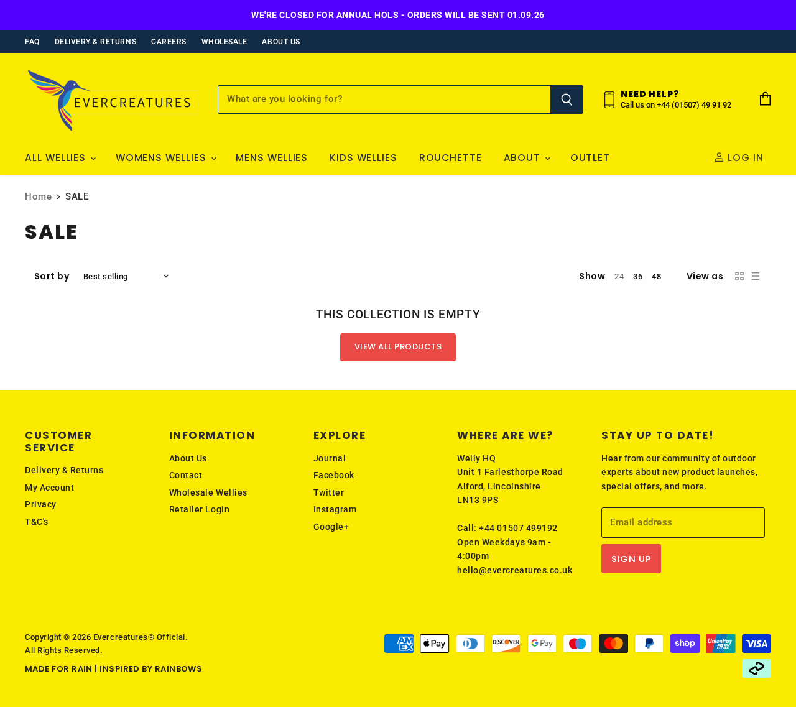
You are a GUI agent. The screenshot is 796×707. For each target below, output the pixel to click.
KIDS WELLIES (363, 157)
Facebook (333, 475)
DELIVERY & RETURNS (95, 41)
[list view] (755, 276)
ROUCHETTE (450, 157)
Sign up (631, 558)
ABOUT (524, 157)
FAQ (32, 41)
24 (619, 276)
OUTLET (590, 157)
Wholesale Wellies (208, 492)
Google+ (331, 527)
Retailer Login (199, 509)
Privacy (41, 504)
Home (38, 197)
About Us (188, 458)
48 (656, 276)
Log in (744, 157)
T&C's (37, 522)
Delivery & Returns (64, 470)
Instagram (335, 509)
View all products (398, 347)
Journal (329, 458)
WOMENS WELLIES (163, 157)
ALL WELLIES (57, 157)
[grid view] (739, 276)
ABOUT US (281, 41)
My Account (49, 487)
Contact (186, 475)
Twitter (329, 492)
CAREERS (169, 41)
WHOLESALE (224, 41)
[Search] (566, 99)
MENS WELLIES (272, 157)
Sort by (52, 276)
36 (637, 276)
